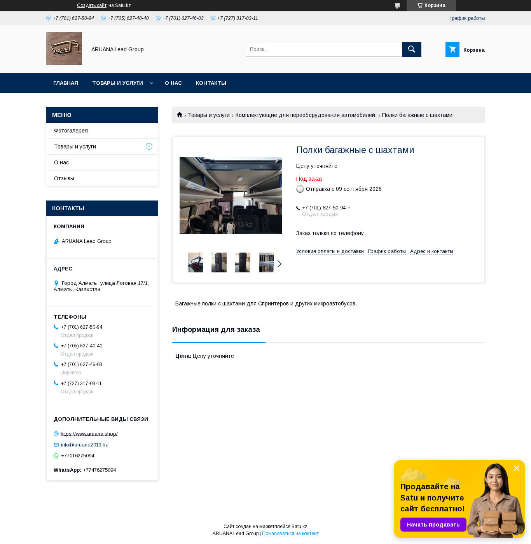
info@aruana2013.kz (84, 445)
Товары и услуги (117, 83)
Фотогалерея (71, 130)
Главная (65, 83)
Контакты (211, 83)
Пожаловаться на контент (290, 533)
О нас (173, 83)
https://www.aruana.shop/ (89, 433)
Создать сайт (92, 5)
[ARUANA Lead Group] (64, 63)
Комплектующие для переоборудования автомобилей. (306, 115)
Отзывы (64, 178)
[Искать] (411, 49)
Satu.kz (299, 526)
